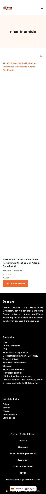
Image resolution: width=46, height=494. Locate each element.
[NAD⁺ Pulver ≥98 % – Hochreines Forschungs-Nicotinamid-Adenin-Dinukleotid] (23, 158)
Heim (5, 342)
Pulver (6, 278)
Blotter (6, 407)
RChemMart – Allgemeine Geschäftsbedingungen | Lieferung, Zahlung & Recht (20, 356)
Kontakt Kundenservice (14, 362)
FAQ (5, 349)
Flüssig (6, 411)
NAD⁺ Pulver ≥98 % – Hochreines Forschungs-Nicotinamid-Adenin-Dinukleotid (22, 262)
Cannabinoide (10, 414)
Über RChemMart (11, 345)
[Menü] (42, 8)
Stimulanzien (9, 418)
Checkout (7, 366)
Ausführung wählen (15, 284)
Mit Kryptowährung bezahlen (17, 376)
